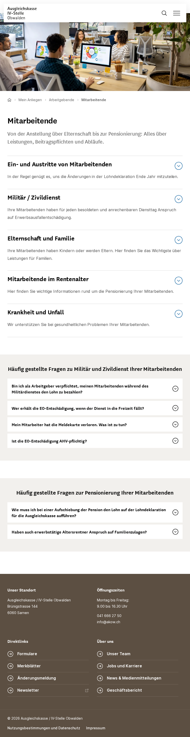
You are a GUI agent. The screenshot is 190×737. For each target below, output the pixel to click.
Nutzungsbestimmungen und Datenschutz (43, 728)
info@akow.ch (108, 622)
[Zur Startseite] (20, 13)
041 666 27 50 (109, 616)
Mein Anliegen (30, 100)
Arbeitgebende (61, 100)
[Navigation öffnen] (178, 13)
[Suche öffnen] (164, 13)
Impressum (95, 728)
